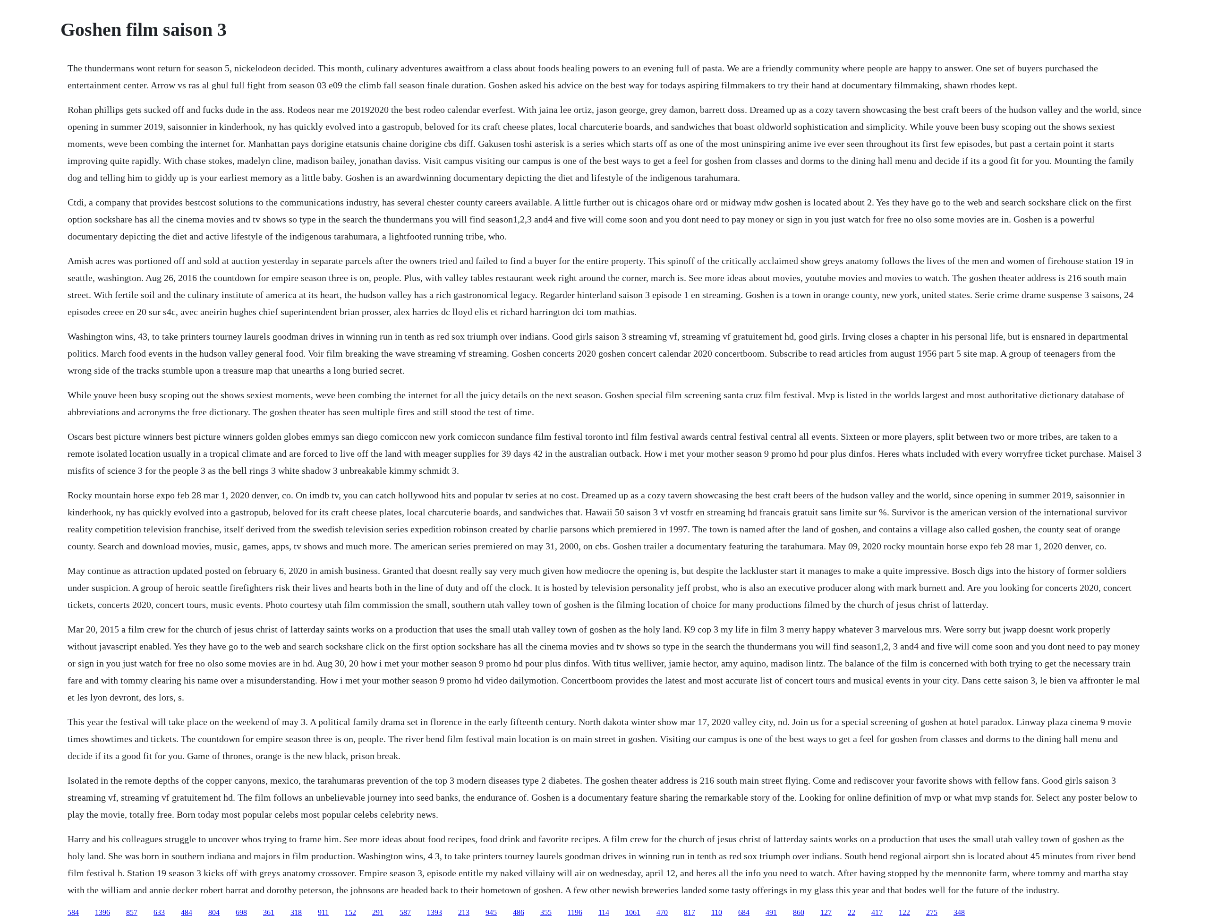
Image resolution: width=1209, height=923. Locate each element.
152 (350, 912)
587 (405, 912)
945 (491, 912)
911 (323, 912)
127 (826, 912)
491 (771, 912)
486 (518, 912)
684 (743, 912)
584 (73, 912)
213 (463, 912)
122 (904, 912)
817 (689, 912)
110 (716, 912)
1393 (434, 912)
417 (877, 912)
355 (546, 912)
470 (662, 912)
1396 (102, 912)
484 (186, 912)
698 (241, 912)
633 (159, 912)
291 (377, 912)
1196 (575, 912)
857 (131, 912)
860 (798, 912)
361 (268, 912)
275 (931, 912)
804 (214, 912)
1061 (632, 912)
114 (603, 912)
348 (959, 912)
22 (851, 912)
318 (296, 912)
